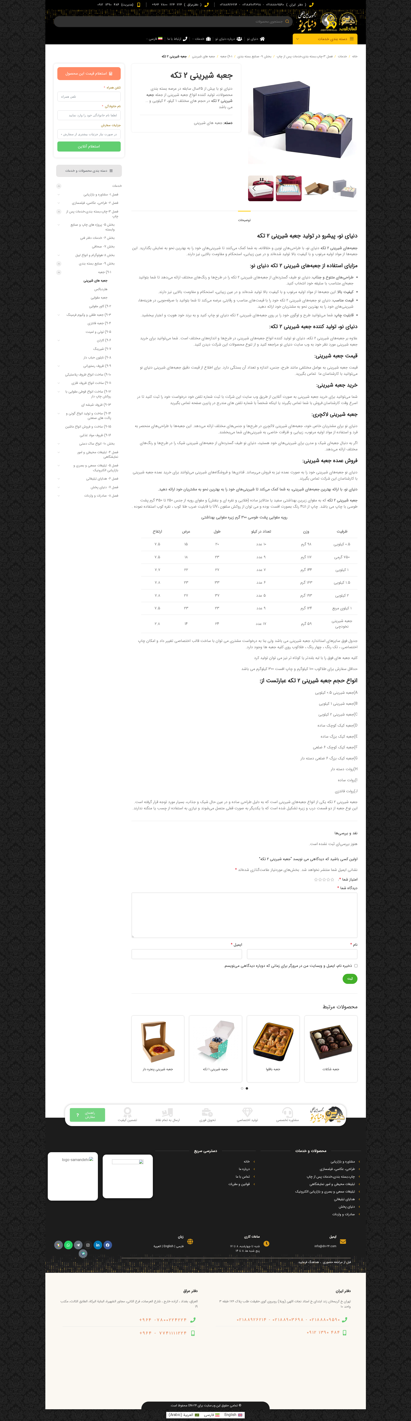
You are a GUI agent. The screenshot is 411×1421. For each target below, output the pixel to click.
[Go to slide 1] (247, 1088)
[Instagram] (88, 1245)
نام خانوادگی (113, 106)
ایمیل (236, 945)
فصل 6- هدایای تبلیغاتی (102, 478)
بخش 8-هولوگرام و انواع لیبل (95, 255)
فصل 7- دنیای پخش (104, 487)
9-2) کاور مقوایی (100, 306)
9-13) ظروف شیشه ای (96, 404)
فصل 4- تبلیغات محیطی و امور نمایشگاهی (97, 455)
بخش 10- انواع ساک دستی (97, 443)
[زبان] (190, 1242)
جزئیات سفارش (111, 125)
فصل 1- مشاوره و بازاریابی (100, 194)
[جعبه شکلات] (331, 1042)
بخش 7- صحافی (103, 246)
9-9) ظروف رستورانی (97, 366)
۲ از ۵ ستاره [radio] (328, 879)
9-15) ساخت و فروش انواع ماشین (88, 426)
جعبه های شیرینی (203, 56)
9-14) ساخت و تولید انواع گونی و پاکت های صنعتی (88, 416)
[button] (351, 188)
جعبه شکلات (330, 1069)
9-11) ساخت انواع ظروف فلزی (91, 383)
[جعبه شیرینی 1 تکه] (215, 1042)
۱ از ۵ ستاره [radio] (332, 879)
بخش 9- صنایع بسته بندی (254, 56)
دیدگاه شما (347, 888)
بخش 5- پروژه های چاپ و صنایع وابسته (93, 227)
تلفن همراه (114, 88)
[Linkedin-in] (98, 1245)
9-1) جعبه (226, 56)
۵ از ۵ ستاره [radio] (316, 879)
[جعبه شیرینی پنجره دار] (158, 1042)
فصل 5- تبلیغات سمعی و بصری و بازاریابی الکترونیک (95, 468)
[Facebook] (107, 1245)
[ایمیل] (343, 1242)
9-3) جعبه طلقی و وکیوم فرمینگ (89, 314)
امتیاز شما (348, 879)
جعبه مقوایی (99, 297)
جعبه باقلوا (273, 1069)
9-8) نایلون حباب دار (97, 357)
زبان (181, 1236)
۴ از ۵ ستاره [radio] (320, 879)
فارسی (180, 1246)
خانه (354, 56)
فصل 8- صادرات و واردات (101, 495)
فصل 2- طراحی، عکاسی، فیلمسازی (95, 203)
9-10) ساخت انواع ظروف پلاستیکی (88, 374)
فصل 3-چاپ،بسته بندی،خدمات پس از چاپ (305, 56)
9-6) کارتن (104, 340)
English (168, 1246)
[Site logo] (327, 21)
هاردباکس (100, 289)
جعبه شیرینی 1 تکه (215, 1069)
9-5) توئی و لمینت (98, 332)
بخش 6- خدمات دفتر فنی (97, 238)
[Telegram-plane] (78, 1245)
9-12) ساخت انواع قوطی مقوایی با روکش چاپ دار (88, 394)
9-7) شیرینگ (102, 349)
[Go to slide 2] (242, 1088)
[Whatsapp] (68, 1245)
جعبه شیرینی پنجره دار (158, 1069)
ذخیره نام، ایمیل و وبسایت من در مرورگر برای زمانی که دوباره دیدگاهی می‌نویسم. (288, 966)
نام (353, 945)
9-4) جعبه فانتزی (99, 323)
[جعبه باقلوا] (273, 1042)
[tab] (244, 218)
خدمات (342, 56)
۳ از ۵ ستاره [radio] (324, 879)
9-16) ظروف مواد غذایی (95, 435)
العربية (157, 1246)
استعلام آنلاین (89, 146)
